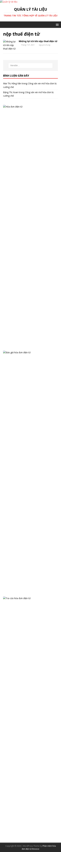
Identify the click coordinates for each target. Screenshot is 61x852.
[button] (56, 24)
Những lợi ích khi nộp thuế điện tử (38, 41)
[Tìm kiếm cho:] (30, 65)
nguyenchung (44, 45)
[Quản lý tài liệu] (8, 1)
